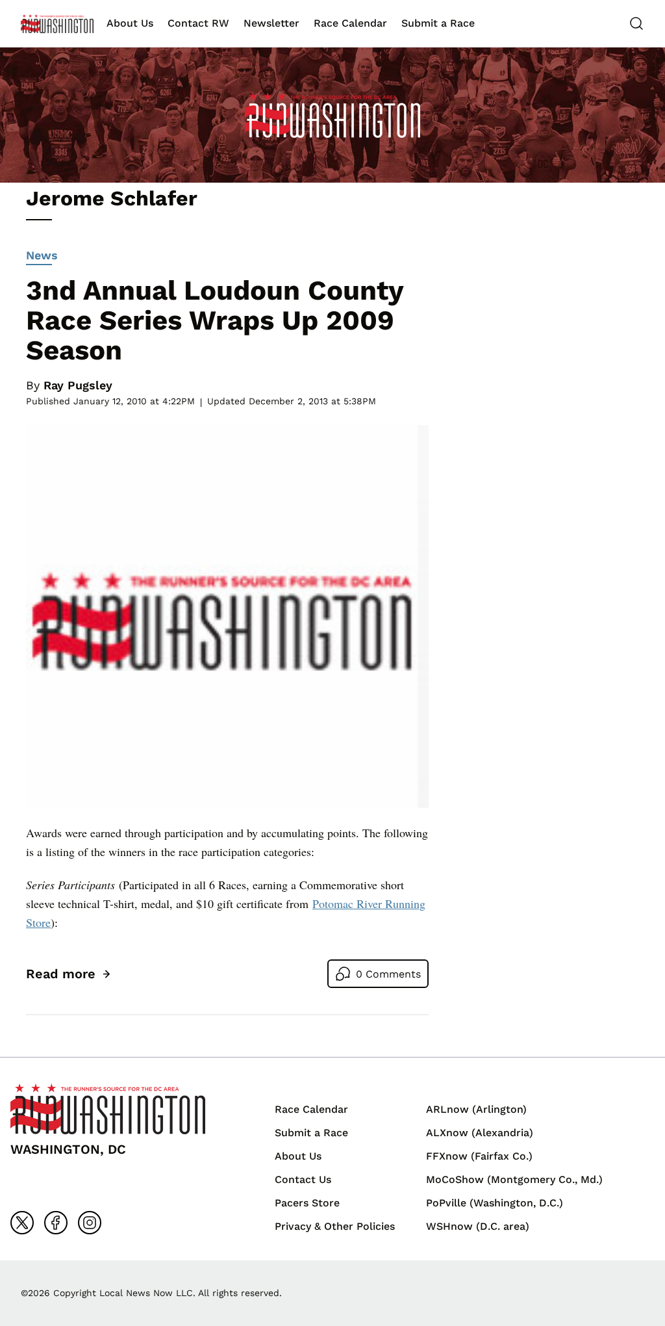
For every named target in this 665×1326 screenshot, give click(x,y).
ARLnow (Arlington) (476, 1109)
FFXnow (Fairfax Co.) (479, 1156)
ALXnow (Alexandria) (479, 1132)
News (42, 255)
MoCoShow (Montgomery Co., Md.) (514, 1179)
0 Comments (388, 974)
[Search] (636, 23)
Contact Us (303, 1179)
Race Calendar (350, 23)
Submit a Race (438, 23)
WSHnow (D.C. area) (477, 1226)
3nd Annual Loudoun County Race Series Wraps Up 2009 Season (214, 320)
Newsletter (271, 23)
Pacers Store (307, 1203)
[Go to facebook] (56, 1222)
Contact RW (198, 23)
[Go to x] (22, 1222)
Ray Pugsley (78, 385)
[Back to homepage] (57, 23)
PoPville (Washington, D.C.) (494, 1203)
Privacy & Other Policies (335, 1226)
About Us (130, 23)
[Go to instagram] (89, 1222)
